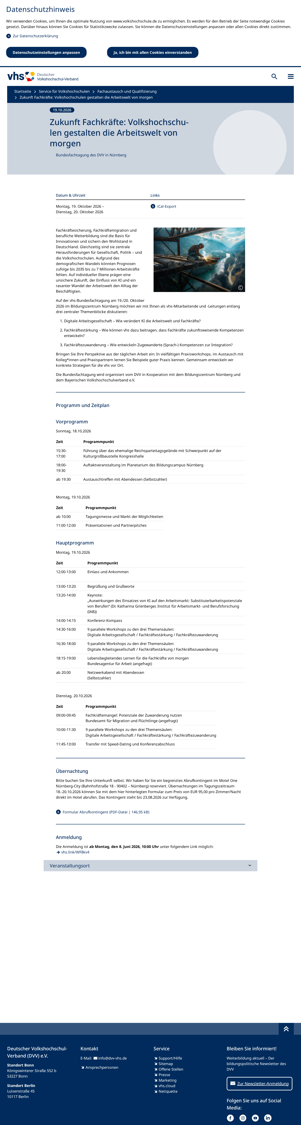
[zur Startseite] (41, 76)
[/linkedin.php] (268, 1118)
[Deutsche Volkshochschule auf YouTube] (256, 1118)
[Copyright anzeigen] (240, 287)
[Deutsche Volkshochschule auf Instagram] (243, 1118)
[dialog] (150, 33)
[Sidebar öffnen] (291, 76)
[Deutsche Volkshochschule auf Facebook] (231, 1118)
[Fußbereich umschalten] (286, 1029)
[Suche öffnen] (274, 76)
